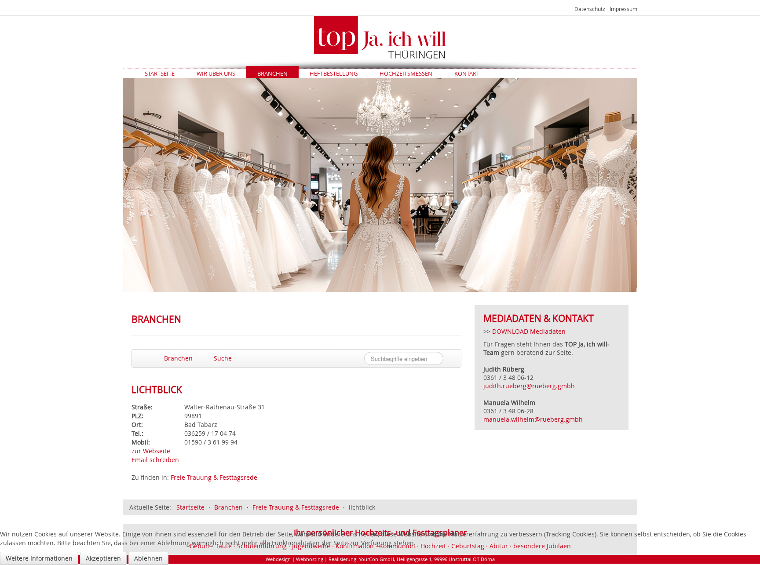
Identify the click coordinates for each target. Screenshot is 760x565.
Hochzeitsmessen (406, 73)
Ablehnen (148, 558)
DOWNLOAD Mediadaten (529, 331)
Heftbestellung (334, 73)
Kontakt (466, 73)
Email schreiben (155, 460)
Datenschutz (589, 8)
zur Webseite (151, 451)
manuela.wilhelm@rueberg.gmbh (534, 419)
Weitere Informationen (39, 558)
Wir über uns (216, 73)
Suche (222, 358)
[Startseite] (380, 37)
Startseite (160, 73)
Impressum (623, 8)
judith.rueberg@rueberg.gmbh (529, 386)
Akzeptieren (103, 558)
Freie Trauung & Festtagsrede (214, 477)
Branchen (272, 73)
